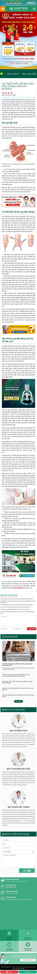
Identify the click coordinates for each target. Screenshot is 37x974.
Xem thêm (18, 701)
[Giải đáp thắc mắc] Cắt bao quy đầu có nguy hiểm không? (17, 604)
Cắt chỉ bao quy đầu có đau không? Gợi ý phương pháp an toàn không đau (17, 601)
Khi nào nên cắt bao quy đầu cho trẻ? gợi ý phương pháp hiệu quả (17, 612)
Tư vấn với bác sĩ (28, 960)
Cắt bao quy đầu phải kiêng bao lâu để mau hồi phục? (15, 609)
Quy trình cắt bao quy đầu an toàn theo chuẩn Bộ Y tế (15, 607)
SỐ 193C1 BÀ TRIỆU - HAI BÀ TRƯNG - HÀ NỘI (16, 881)
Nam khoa (12, 73)
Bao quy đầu (29, 73)
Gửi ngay (31, 629)
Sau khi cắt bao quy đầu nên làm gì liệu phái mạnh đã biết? (17, 599)
